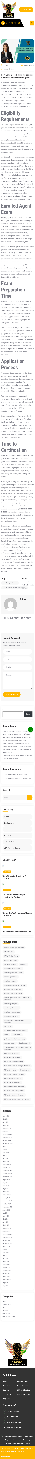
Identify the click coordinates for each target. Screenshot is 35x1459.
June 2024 (6, 1186)
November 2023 (7, 1201)
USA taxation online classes (12, 1057)
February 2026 (7, 1128)
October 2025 (7, 1140)
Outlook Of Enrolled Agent (19, 774)
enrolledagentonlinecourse (12, 1012)
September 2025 (8, 1143)
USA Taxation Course (12, 848)
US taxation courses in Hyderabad (14, 1087)
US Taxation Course (10, 1070)
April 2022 (5, 1258)
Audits (6, 817)
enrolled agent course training (13, 993)
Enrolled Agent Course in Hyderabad (14, 985)
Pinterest (24, 588)
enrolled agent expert (10, 1004)
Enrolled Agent (9, 823)
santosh (8, 774)
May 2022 (5, 1255)
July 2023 (5, 1213)
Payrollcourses (17, 1035)
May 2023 (5, 1219)
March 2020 (6, 1277)
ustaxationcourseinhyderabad (12, 1078)
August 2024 (6, 1180)
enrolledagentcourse (10, 981)
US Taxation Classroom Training (13, 1062)
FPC (5, 829)
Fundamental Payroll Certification (21, 778)
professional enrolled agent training (14, 1039)
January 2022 (6, 1267)
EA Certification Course (11, 956)
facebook (25, 582)
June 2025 (6, 1152)
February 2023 (7, 1228)
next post (26, 618)
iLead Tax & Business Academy (22, 1448)
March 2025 (6, 1161)
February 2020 (7, 1280)
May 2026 (5, 1119)
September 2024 (8, 1177)
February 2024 (7, 1195)
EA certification (8, 952)
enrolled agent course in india (12, 989)
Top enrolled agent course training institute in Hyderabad (17, 1048)
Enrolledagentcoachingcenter (12, 968)
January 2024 (6, 1198)
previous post (11, 618)
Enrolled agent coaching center (13, 973)
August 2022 (6, 1246)
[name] (26, 9)
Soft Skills (7, 835)
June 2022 (6, 1252)
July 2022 (5, 1249)
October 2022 (7, 1240)
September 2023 (8, 1207)
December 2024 (7, 1171)
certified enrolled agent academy (14, 948)
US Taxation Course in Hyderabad (14, 1074)
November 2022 (7, 1237)
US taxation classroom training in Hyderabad (17, 1066)
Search (5, 710)
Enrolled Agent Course (10, 583)
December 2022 (7, 1234)
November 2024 (7, 1174)
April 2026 (5, 1122)
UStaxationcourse (25, 1070)
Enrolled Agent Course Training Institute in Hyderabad (16, 998)
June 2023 (6, 1216)
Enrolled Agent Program (11, 1016)
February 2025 (7, 1164)
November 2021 (7, 1270)
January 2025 (6, 1167)
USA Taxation (9, 842)
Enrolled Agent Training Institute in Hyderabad (14, 1021)
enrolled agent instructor (11, 1008)
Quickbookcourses (9, 1043)
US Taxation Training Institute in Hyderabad (16, 1099)
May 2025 (5, 1155)
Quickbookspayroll (24, 1043)
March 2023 (6, 1225)
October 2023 (7, 1204)
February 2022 (7, 1264)
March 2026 (6, 1125)
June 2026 (6, 1116)
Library (6, 1035)
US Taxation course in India (12, 1082)
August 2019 (6, 1283)
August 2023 (6, 1210)
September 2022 (8, 1243)
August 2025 (6, 1146)
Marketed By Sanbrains (17, 1451)
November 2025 (7, 1137)
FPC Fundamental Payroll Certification (14, 587)
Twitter (24, 585)
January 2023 (6, 1231)
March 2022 (6, 1261)
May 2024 (5, 1189)
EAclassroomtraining (10, 964)
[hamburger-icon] (32, 23)
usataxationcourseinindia (11, 1053)
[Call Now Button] (30, 729)
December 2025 (7, 1134)
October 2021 (7, 1274)
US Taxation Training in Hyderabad (14, 1095)
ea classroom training (10, 960)
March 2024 (6, 1192)
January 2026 (6, 1131)
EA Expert (23, 964)
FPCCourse (7, 1026)
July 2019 (5, 1286)
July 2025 (5, 1149)
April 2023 (5, 1222)
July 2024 (5, 1183)
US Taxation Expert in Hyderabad (14, 1091)
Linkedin (30, 585)
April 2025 (5, 1158)
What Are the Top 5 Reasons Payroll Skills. (17, 931)
